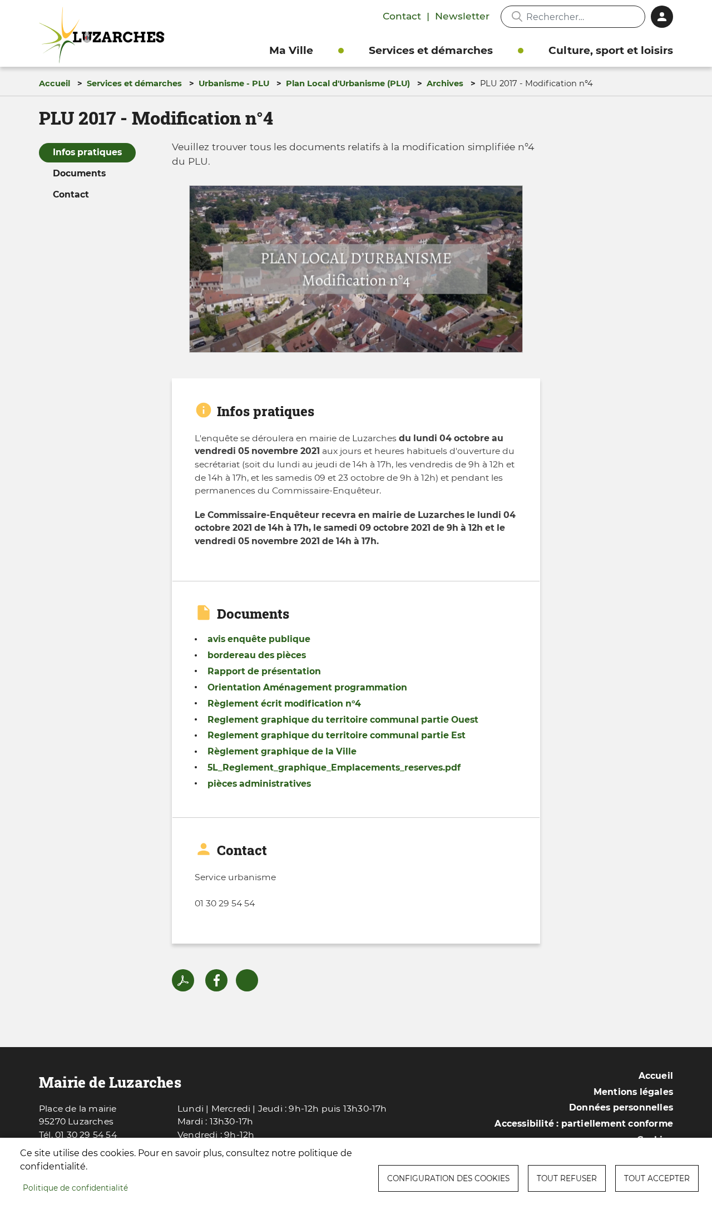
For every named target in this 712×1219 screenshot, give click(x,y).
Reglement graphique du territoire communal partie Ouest (342, 719)
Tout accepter (657, 1178)
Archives (445, 83)
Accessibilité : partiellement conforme (584, 1123)
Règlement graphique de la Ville (282, 751)
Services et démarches (431, 50)
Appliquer (516, 16)
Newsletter (462, 16)
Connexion (662, 17)
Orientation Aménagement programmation (307, 687)
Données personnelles (621, 1107)
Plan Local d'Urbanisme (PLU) (348, 83)
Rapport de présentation (264, 671)
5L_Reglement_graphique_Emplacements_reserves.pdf (334, 767)
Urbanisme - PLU (234, 83)
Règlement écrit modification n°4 (284, 703)
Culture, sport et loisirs (610, 50)
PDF (183, 980)
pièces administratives (259, 783)
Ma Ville (291, 50)
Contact (402, 16)
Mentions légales (633, 1092)
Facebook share (216, 980)
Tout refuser (567, 1178)
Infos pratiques (87, 152)
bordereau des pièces (256, 655)
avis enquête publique (258, 639)
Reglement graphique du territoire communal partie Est (336, 735)
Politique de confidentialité (75, 1187)
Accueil (54, 83)
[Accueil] (104, 35)
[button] (356, 273)
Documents (79, 173)
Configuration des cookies (448, 1178)
